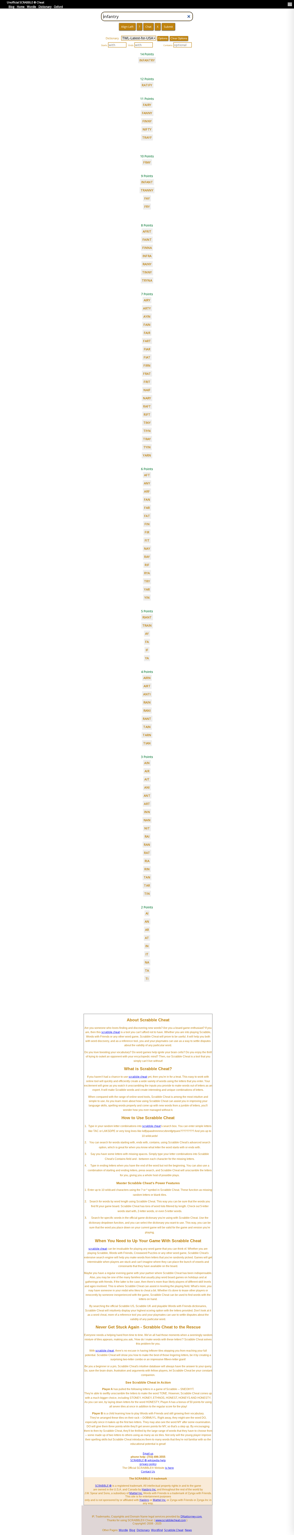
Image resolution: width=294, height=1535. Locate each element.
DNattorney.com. (191, 1516)
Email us (148, 1453)
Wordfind (157, 1530)
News (188, 1530)
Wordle (31, 7)
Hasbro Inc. (149, 1489)
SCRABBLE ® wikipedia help (148, 1460)
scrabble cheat (110, 1032)
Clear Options (178, 38)
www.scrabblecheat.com (171, 1520)
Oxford (58, 7)
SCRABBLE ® (103, 1486)
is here (169, 1468)
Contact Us (148, 1471)
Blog (11, 7)
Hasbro (144, 1500)
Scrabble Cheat (173, 1530)
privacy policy (148, 1464)
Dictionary (45, 7)
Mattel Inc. (136, 1493)
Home (20, 7)
